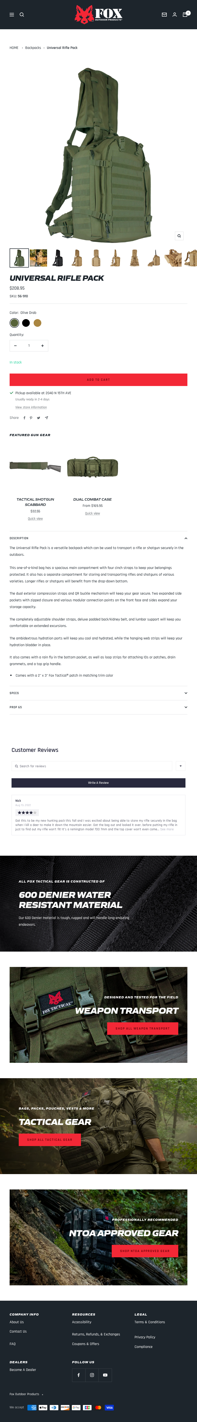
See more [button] (166, 829)
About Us (17, 1322)
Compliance (144, 1346)
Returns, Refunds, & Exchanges (96, 1334)
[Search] (22, 14)
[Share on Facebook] (24, 418)
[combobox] (180, 766)
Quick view (35, 518)
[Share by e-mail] (46, 417)
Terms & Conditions (150, 1322)
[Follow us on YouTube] (105, 1375)
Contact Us (18, 1331)
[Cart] (185, 14)
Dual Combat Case (92, 499)
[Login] (174, 14)
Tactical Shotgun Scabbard (35, 502)
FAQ (13, 1343)
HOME (14, 47)
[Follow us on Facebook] (78, 1375)
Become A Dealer (23, 1369)
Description (19, 538)
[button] (98, 782)
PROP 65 (16, 707)
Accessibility (81, 1322)
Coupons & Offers (85, 1343)
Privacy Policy (145, 1337)
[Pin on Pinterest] (31, 418)
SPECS (14, 693)
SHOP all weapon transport (143, 1028)
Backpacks (33, 47)
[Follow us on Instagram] (91, 1375)
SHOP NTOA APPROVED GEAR (145, 1251)
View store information (31, 407)
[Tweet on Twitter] (39, 418)
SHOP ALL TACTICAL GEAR (50, 1140)
